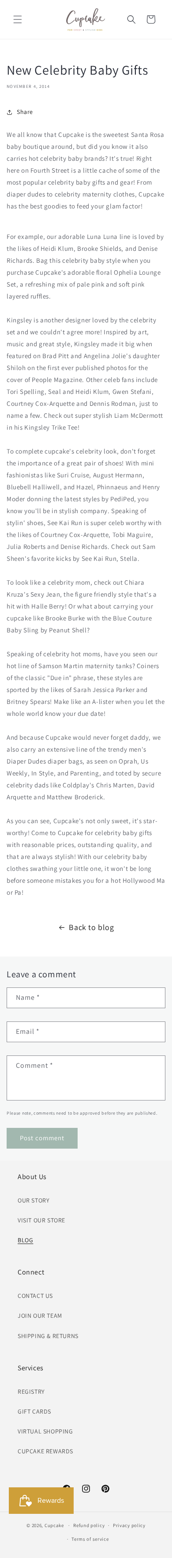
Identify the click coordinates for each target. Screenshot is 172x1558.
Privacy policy (129, 1525)
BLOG (25, 1240)
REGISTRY (31, 1391)
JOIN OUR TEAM (40, 1316)
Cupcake (54, 1525)
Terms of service (89, 1539)
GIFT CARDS (34, 1411)
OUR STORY (33, 1200)
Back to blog (91, 927)
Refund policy (89, 1525)
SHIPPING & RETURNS (48, 1336)
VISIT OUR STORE (41, 1220)
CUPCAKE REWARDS (45, 1451)
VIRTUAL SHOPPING (45, 1431)
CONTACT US (35, 1296)
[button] (17, 19)
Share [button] (25, 112)
